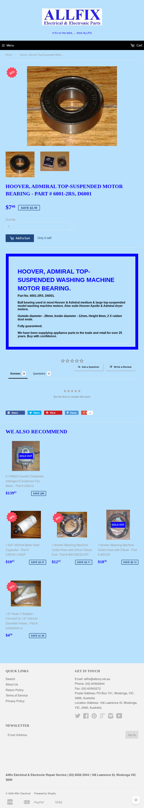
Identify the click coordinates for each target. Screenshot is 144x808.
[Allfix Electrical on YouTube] (119, 717)
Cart (139, 45)
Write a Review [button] (123, 366)
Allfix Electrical (22, 793)
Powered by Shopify (45, 793)
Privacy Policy (15, 701)
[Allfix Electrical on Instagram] (111, 717)
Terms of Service (17, 695)
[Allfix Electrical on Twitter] (77, 717)
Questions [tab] (39, 373)
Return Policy (15, 690)
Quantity (11, 219)
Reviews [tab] (15, 373)
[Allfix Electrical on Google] (102, 717)
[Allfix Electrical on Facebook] (86, 717)
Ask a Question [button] (90, 366)
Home (9, 54)
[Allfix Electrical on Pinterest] (94, 717)
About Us (12, 684)
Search (10, 679)
